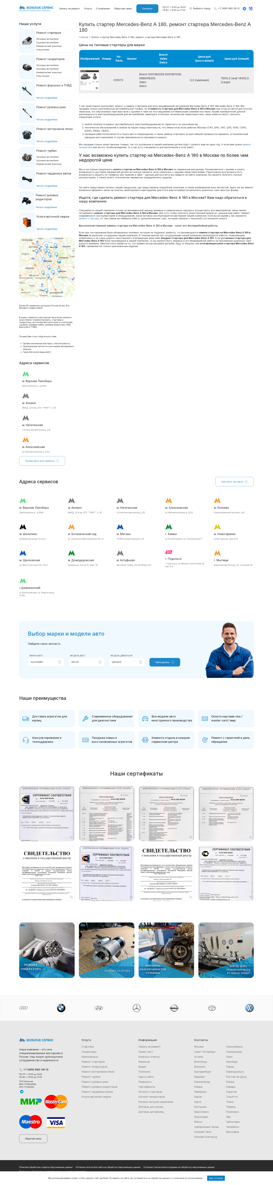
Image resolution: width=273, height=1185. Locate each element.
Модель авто (77, 655)
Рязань (230, 1081)
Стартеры (87, 1046)
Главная (83, 37)
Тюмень (231, 1106)
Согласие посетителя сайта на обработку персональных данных (108, 1167)
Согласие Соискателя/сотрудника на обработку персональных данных (179, 1167)
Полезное (144, 1071)
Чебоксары (233, 1121)
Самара (230, 1086)
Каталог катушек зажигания (155, 1101)
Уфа (228, 1116)
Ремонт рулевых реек (94, 1081)
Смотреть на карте (232, 481)
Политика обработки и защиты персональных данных (46, 1167)
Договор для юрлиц (150, 1106)
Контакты (147, 8)
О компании (103, 8)
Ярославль (232, 1131)
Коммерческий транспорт (49, 46)
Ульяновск (232, 1111)
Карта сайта (146, 1076)
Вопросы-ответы (149, 1056)
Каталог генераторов (151, 1096)
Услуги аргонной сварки (96, 1096)
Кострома (200, 1106)
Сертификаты (146, 1086)
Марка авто (36, 655)
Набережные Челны (206, 1126)
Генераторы (89, 1051)
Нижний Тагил (202, 1131)
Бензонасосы (89, 1056)
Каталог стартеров (150, 1091)
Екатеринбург (202, 1071)
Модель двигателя (121, 655)
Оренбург (232, 1061)
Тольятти (232, 1096)
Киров (198, 1096)
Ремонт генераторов (50, 59)
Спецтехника (42, 49)
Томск (230, 1101)
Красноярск (201, 1111)
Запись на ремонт (69, 8)
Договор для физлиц (151, 1111)
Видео (142, 1066)
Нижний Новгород (205, 1136)
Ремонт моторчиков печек (97, 1071)
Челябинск (232, 1126)
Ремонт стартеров (48, 32)
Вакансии (144, 1061)
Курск (197, 1101)
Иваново (199, 1076)
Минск (198, 1121)
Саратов (231, 1091)
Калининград (202, 1081)
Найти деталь (162, 662)
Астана (198, 1056)
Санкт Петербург (205, 1051)
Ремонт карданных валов (97, 1091)
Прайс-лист (145, 1051)
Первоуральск (235, 1071)
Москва (199, 1046)
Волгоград (200, 1061)
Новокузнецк (234, 1051)
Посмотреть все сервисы (39, 460)
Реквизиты (145, 1081)
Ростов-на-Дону (236, 1076)
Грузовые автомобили (47, 42)
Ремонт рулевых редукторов (99, 1086)
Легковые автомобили (47, 39)
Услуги (88, 8)
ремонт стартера (89, 218)
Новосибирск (234, 1046)
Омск (229, 1056)
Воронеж (199, 1066)
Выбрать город (201, 8)
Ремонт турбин (46, 150)
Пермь (230, 1066)
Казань (198, 1086)
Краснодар (201, 1116)
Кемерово (200, 1091)
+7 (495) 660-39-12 (228, 8)
